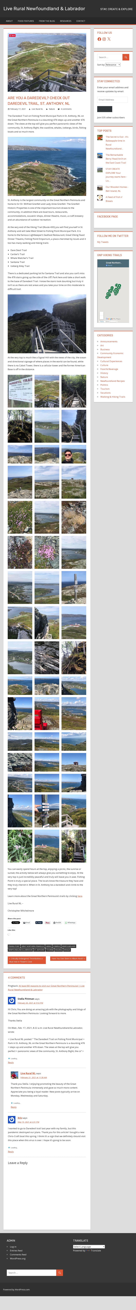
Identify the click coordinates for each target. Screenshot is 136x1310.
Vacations (105, 392)
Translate (96, 1250)
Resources (65, 21)
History (104, 373)
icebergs (56, 946)
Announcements (108, 341)
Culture (104, 365)
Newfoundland (68, 946)
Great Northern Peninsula (33, 946)
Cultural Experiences (111, 361)
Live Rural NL (37, 109)
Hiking (48, 946)
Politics (104, 384)
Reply (11, 1062)
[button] (20, 391)
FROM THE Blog (47, 21)
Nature (52, 109)
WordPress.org (18, 1258)
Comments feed (18, 1254)
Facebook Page (107, 216)
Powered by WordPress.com (16, 1289)
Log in (13, 1246)
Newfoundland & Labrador (20, 950)
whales (67, 950)
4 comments (66, 109)
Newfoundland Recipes (112, 380)
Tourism (49, 950)
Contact (80, 21)
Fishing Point (14, 946)
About (9, 21)
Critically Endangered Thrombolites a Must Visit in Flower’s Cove (25, 960)
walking (58, 950)
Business (105, 349)
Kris (20, 1117)
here (80, 896)
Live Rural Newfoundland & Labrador (44, 8)
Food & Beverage (109, 369)
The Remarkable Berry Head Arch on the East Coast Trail (116, 158)
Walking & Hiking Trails (112, 396)
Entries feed (16, 1250)
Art (102, 345)
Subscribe (104, 109)
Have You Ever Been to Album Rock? (67, 959)
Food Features (26, 21)
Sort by (101, 64)
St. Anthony (39, 950)
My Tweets (103, 241)
